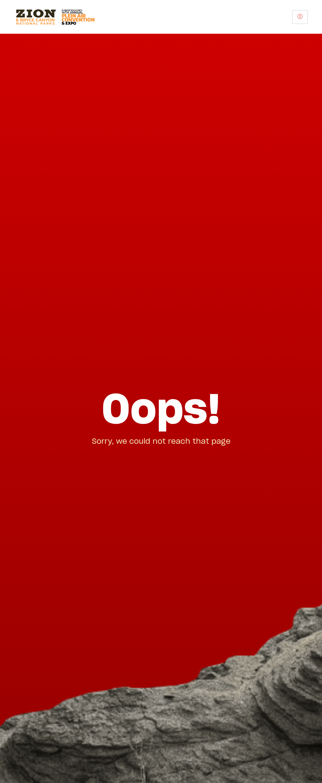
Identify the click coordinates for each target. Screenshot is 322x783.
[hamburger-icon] (300, 17)
